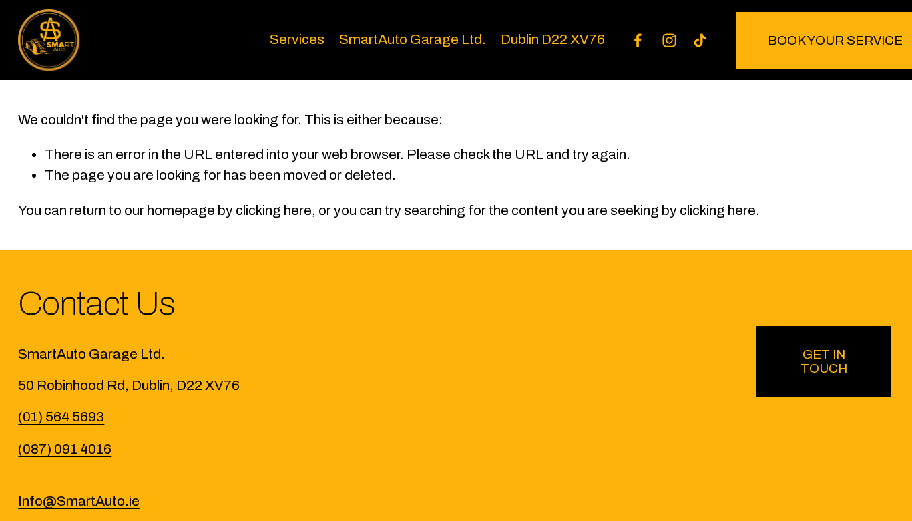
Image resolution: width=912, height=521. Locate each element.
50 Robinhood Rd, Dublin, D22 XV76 (129, 385)
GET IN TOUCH (824, 361)
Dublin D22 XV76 (553, 39)
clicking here (274, 210)
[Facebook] (638, 40)
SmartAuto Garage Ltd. (412, 39)
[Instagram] (669, 40)
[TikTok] (700, 40)
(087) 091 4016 (64, 449)
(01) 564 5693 (61, 416)
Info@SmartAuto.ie (79, 501)
